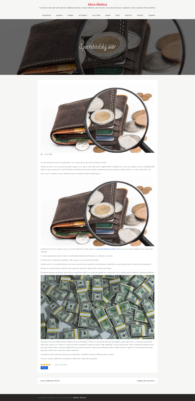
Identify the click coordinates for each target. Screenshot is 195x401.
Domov (59, 15)
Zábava (151, 15)
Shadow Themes (79, 398)
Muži (118, 15)
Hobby (71, 15)
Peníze (140, 15)
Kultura (96, 15)
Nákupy (128, 15)
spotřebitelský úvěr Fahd (105, 249)
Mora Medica (97, 4)
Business (47, 15)
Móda (108, 15)
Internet (83, 15)
